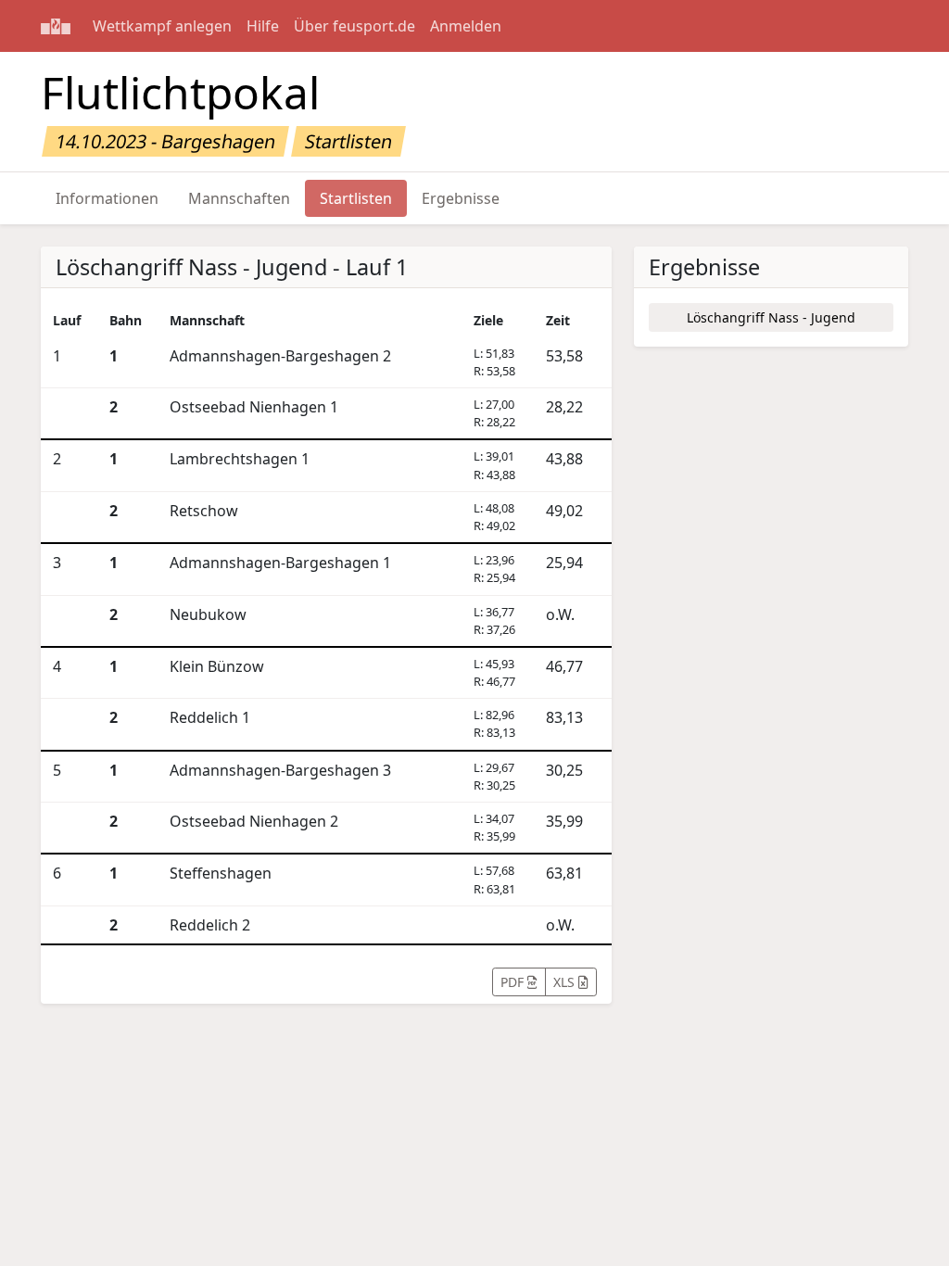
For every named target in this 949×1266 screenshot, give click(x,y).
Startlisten (356, 198)
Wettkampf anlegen (162, 26)
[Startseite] (55, 26)
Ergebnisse (461, 198)
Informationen (107, 198)
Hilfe (263, 26)
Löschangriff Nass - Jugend (771, 317)
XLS (565, 982)
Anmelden (465, 26)
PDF (513, 982)
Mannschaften (239, 198)
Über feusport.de (354, 26)
